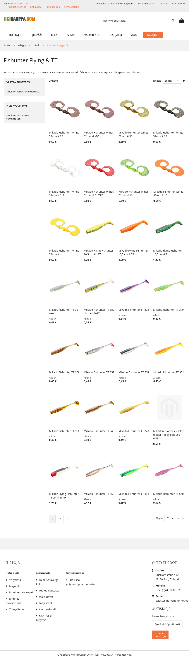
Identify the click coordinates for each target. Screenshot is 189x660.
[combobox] (139, 20)
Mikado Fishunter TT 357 (99, 372)
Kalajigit (22, 45)
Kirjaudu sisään (146, 3)
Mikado (36, 45)
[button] (178, 3)
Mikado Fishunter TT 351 (134, 372)
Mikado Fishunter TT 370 (168, 309)
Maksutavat (46, 596)
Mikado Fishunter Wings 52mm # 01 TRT (99, 193)
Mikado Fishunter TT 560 (168, 494)
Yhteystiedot (17, 609)
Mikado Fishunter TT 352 (168, 372)
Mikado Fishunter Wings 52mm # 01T (64, 193)
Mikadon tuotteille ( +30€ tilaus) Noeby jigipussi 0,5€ (168, 434)
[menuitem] (15, 35)
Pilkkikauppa (53, 6)
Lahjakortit (45, 603)
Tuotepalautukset (49, 590)
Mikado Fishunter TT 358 (64, 372)
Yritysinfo (15, 580)
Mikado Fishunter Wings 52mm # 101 (168, 193)
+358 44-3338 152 (18, 3)
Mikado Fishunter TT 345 (99, 431)
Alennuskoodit (48, 609)
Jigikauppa (36, 6)
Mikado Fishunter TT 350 (64, 431)
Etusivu (8, 45)
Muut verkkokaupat (21, 592)
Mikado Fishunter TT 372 (133, 309)
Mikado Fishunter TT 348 (133, 494)
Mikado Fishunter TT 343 (133, 431)
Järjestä (157, 80)
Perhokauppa (71, 6)
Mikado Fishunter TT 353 (99, 494)
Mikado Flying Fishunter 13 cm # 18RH (64, 495)
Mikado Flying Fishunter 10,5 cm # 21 (168, 252)
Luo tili (163, 3)
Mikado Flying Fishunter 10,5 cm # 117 (98, 252)
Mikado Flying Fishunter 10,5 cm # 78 (133, 252)
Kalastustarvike (17, 6)
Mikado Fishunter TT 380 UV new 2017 (99, 311)
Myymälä (14, 586)
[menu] (94, 35)
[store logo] (19, 19)
